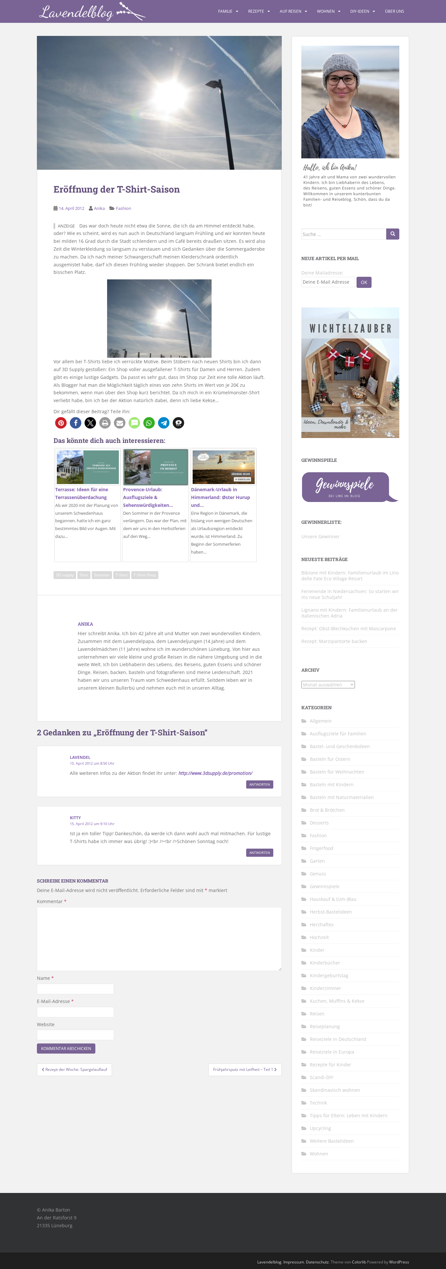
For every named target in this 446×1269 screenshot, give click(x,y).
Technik (318, 1103)
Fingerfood (321, 848)
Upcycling (320, 1128)
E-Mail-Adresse (55, 1001)
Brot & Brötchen (327, 810)
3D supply (65, 575)
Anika (99, 208)
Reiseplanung (325, 1026)
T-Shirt (122, 575)
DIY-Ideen (359, 11)
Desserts (319, 823)
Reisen (317, 1013)
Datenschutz (317, 1262)
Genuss (318, 873)
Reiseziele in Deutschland (338, 1039)
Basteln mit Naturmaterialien (342, 797)
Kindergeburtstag (329, 975)
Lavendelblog (269, 1262)
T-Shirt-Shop (145, 575)
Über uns (394, 11)
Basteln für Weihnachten (337, 772)
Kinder (317, 950)
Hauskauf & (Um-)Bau (333, 899)
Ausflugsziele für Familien (338, 733)
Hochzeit (319, 937)
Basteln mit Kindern (332, 784)
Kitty (75, 818)
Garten (317, 861)
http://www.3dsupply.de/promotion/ (215, 773)
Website (46, 1024)
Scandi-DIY (321, 1077)
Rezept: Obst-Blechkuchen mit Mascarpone (348, 628)
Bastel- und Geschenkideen (340, 746)
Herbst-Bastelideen (331, 912)
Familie (225, 11)
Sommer (102, 575)
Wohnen (326, 11)
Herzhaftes (322, 924)
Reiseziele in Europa (332, 1052)
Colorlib (359, 1262)
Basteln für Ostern (330, 759)
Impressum (293, 1262)
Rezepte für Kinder (330, 1064)
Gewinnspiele (325, 886)
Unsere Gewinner (320, 536)
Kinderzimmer (325, 988)
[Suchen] (392, 234)
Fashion (123, 208)
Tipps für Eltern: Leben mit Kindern (349, 1115)
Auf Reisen (290, 11)
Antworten (259, 784)
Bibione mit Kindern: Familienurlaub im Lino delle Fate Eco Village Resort (350, 576)
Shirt (84, 575)
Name (45, 978)
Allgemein (321, 721)
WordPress (399, 1262)
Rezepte (256, 11)
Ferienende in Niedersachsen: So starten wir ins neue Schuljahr (350, 594)
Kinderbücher (325, 963)
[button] (61, 423)
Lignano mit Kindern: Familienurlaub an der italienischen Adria (349, 613)
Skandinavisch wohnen (335, 1090)
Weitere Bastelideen (332, 1141)
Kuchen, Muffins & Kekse (337, 1001)
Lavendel (80, 757)
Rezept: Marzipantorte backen (334, 641)
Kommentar (52, 901)
